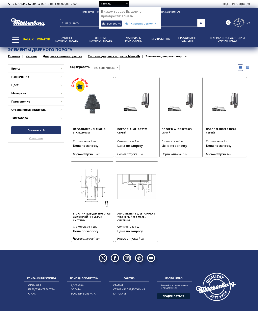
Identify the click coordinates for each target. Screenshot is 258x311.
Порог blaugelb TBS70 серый (132, 130)
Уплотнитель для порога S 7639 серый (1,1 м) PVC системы (92, 217)
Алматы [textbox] (106, 4)
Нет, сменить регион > (140, 23)
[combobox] (114, 4)
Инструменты (161, 39)
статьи (118, 285)
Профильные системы (187, 39)
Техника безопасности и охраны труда (227, 39)
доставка (77, 285)
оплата (76, 289)
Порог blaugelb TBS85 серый (221, 130)
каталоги (119, 293)
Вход (225, 4)
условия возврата (83, 293)
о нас (32, 293)
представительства (41, 289)
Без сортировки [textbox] (104, 68)
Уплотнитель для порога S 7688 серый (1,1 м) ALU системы (136, 217)
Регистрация (241, 4)
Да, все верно (111, 23)
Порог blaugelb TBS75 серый (177, 130)
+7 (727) (23, 4)
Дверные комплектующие (100, 39)
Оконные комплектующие (66, 39)
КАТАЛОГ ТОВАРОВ (36, 39)
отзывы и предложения (129, 289)
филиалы (34, 285)
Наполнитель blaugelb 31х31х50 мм (89, 130)
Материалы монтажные (133, 39)
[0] (238, 22)
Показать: (36, 130)
